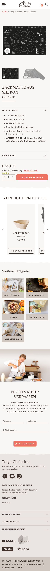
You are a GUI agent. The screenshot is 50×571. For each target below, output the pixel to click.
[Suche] (46, 4)
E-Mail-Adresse (10, 429)
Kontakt (6, 561)
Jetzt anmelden (24, 444)
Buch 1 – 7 (6, 502)
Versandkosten (31, 170)
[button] (47, 229)
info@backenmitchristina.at (14, 492)
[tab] (25, 110)
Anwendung (8, 155)
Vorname (7, 421)
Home (4, 11)
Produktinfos (10, 110)
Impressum (8, 567)
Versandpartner (11, 514)
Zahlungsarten (10, 522)
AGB (20, 567)
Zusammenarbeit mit (13, 529)
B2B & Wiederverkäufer (27, 561)
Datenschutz (34, 564)
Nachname (31, 421)
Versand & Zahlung (12, 564)
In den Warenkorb (32, 177)
